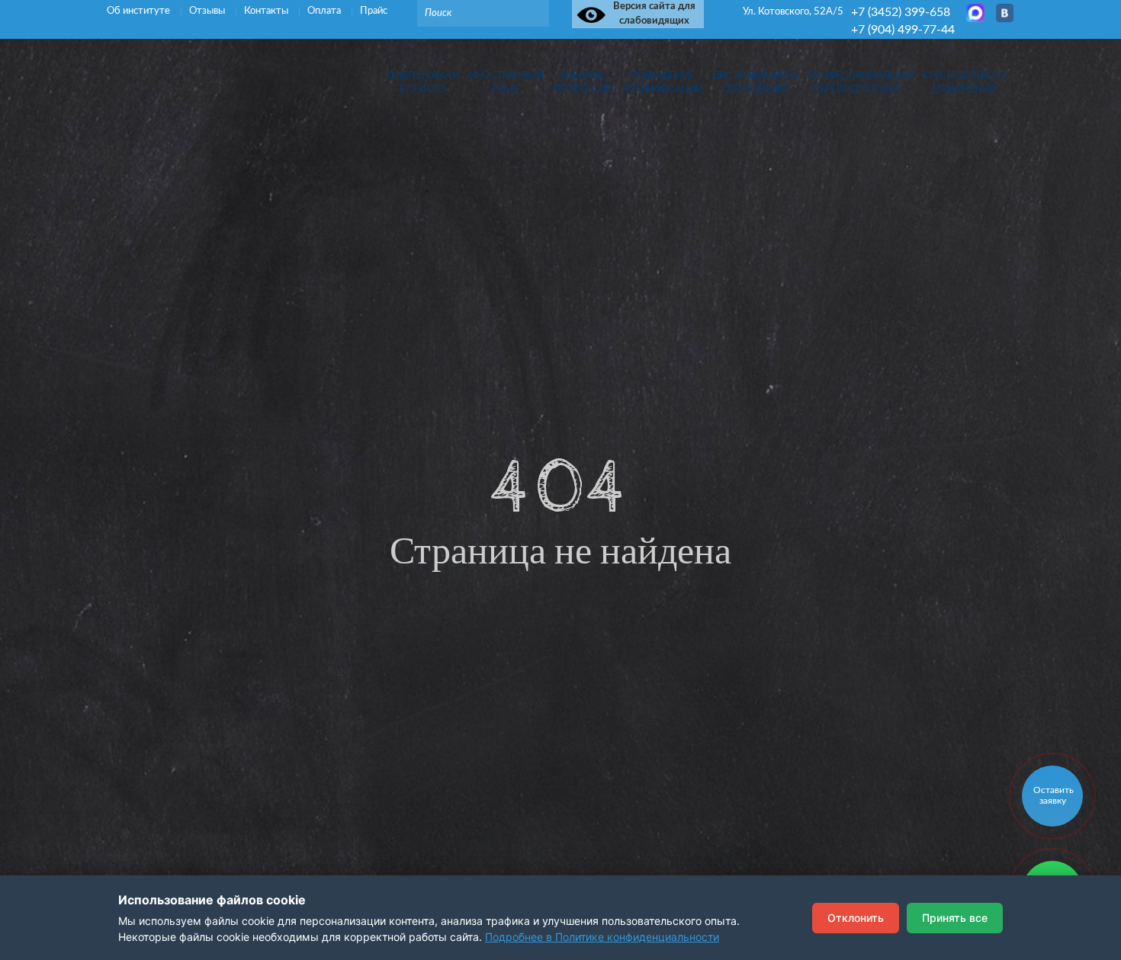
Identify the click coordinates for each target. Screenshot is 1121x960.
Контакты (267, 11)
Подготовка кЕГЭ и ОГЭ (423, 82)
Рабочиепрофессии (582, 82)
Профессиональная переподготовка (856, 82)
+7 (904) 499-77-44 (903, 30)
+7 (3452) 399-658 (900, 12)
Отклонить (855, 917)
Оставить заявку (1053, 795)
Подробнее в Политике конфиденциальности (602, 936)
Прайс (373, 11)
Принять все (955, 917)
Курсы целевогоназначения (964, 82)
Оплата (325, 11)
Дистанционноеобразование (756, 82)
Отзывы (208, 11)
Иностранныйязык (506, 82)
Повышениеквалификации (662, 82)
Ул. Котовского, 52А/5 (793, 12)
